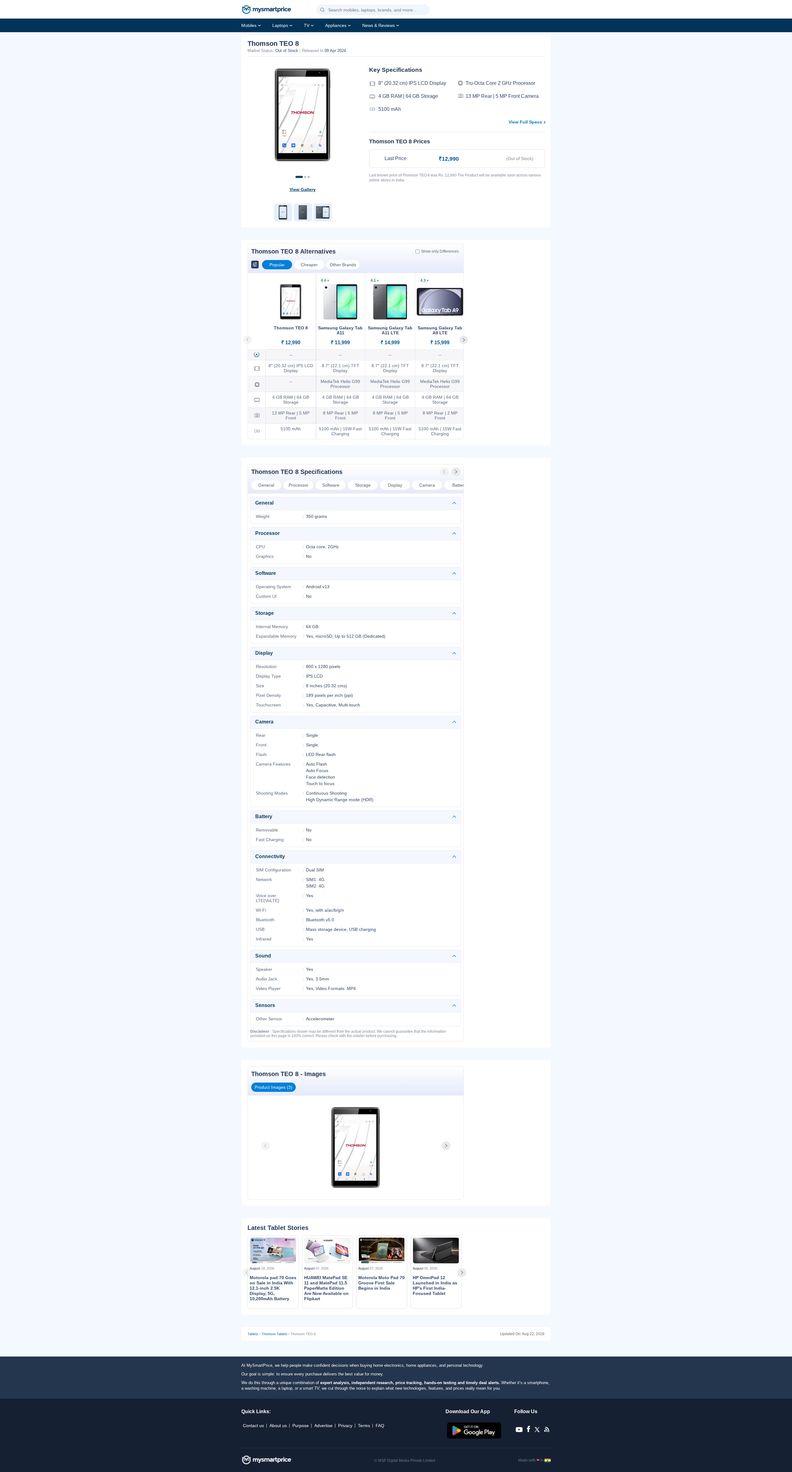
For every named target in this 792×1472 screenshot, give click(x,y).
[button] (322, 10)
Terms (364, 1425)
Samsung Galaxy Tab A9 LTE (440, 330)
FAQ (380, 1425)
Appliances (335, 25)
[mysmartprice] (266, 10)
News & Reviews (378, 25)
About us (278, 1425)
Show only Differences (440, 251)
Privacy (345, 1425)
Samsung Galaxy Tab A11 (340, 330)
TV (306, 25)
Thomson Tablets (274, 1334)
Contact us (253, 1425)
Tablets (253, 1334)
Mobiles (248, 25)
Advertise (323, 1425)
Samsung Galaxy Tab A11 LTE (390, 330)
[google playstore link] (475, 1437)
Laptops (280, 25)
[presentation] (445, 471)
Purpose (300, 1425)
